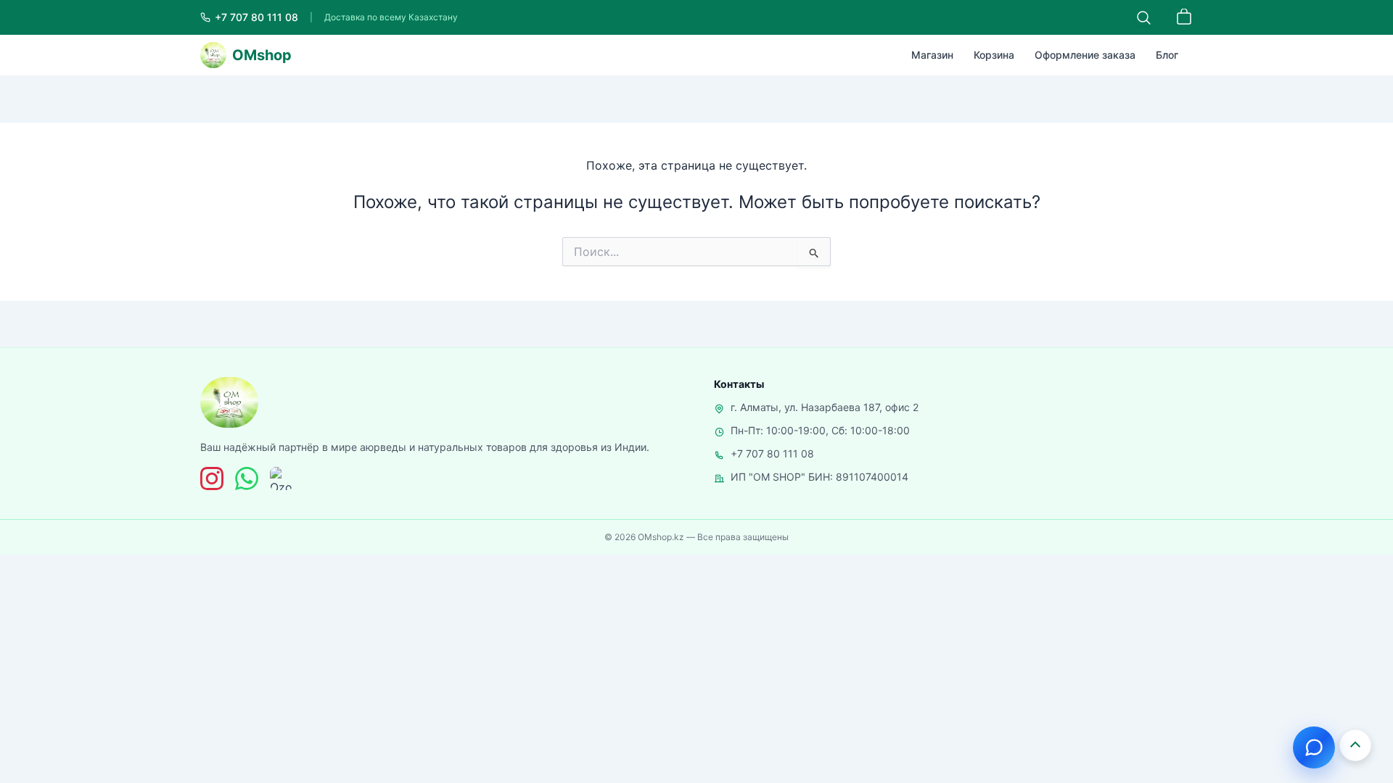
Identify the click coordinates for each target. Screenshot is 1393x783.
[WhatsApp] (246, 478)
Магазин (932, 55)
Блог (1167, 55)
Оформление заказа (1085, 55)
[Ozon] (281, 478)
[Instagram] (211, 478)
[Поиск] (1143, 17)
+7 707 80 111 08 (772, 453)
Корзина (994, 55)
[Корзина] (1184, 17)
